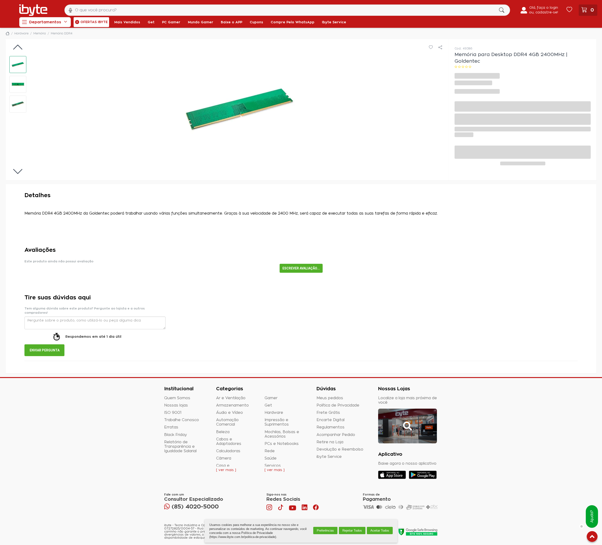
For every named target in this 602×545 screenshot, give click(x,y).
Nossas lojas (176, 405)
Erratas (171, 427)
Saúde (271, 458)
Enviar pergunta (44, 350)
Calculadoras (228, 451)
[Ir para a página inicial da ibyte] (33, 10)
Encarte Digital (331, 420)
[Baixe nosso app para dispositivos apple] (392, 475)
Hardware (274, 413)
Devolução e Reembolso (340, 449)
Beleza (223, 432)
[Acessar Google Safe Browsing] (417, 531)
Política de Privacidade (338, 405)
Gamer (271, 398)
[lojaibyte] (7, 33)
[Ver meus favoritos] (569, 10)
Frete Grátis (328, 413)
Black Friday (175, 435)
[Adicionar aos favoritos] (431, 47)
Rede (270, 451)
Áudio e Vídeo (229, 413)
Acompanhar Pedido (336, 435)
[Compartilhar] (440, 47)
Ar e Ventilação (231, 398)
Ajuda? (592, 516)
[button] (17, 64)
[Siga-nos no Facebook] (316, 508)
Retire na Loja (330, 442)
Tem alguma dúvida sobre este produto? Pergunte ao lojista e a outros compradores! (84, 310)
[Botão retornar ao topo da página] (592, 537)
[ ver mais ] (226, 470)
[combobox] (287, 10)
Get (268, 405)
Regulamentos (331, 427)
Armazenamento (232, 405)
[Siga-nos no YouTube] (292, 508)
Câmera (223, 458)
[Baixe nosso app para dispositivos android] (423, 475)
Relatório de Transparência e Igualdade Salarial (180, 446)
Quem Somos (177, 398)
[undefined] (239, 109)
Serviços (273, 466)
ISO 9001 (173, 413)
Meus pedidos (330, 398)
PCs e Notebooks (282, 444)
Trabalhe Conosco (181, 420)
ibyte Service (329, 457)
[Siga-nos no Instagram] (269, 508)
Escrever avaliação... (301, 268)
